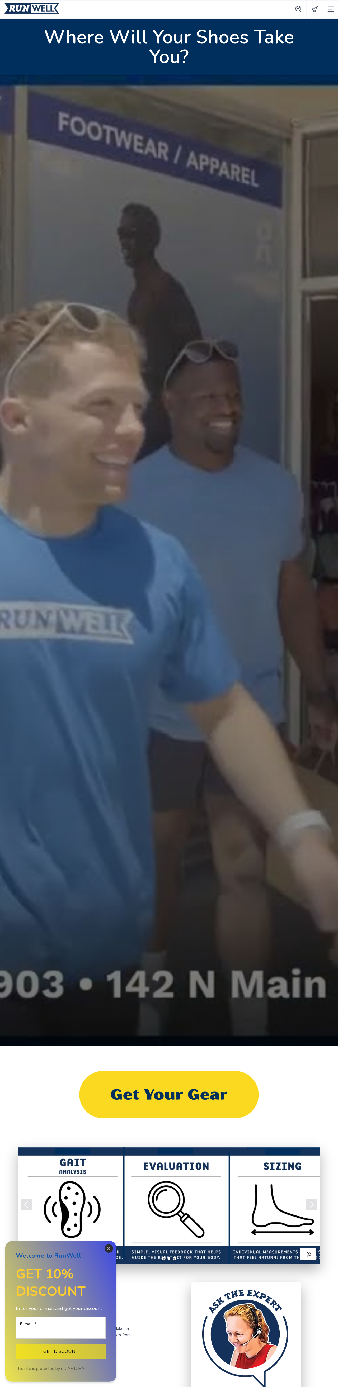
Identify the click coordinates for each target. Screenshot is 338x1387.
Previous (26, 1204)
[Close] (109, 1248)
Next (311, 1204)
